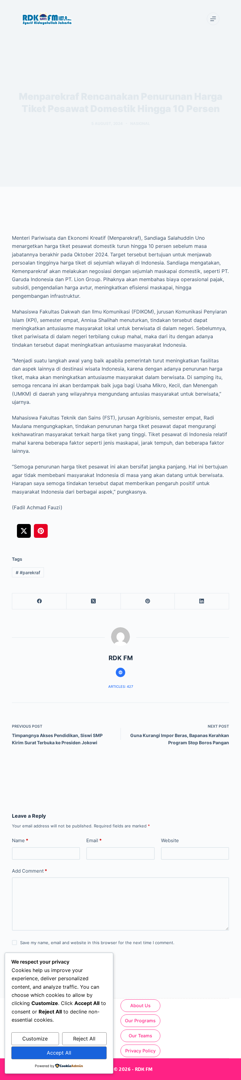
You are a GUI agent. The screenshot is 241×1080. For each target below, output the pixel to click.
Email (94, 840)
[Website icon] (120, 672)
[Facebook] (39, 601)
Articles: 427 (120, 686)
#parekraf (28, 572)
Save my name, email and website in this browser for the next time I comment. (97, 942)
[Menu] (213, 19)
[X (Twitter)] (94, 601)
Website (170, 840)
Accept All (59, 1053)
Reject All (84, 1038)
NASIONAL (140, 123)
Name (20, 840)
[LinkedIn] (202, 601)
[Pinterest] (148, 601)
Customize (35, 1038)
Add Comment (29, 871)
